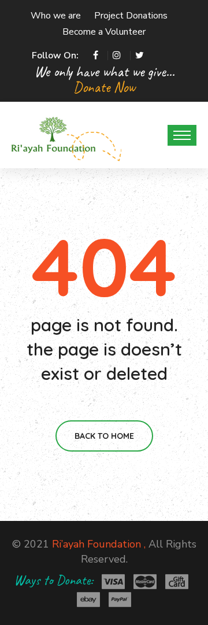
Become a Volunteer (104, 31)
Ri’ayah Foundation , (99, 544)
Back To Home (104, 436)
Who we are (56, 15)
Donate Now (104, 87)
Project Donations (131, 15)
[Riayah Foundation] (53, 133)
